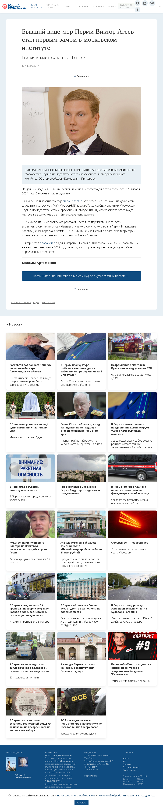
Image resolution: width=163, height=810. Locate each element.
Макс (130, 767)
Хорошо (81, 802)
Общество (69, 6)
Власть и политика (36, 6)
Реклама (126, 758)
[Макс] (145, 3)
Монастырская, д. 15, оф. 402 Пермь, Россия (96, 765)
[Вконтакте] (152, 3)
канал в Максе (72, 276)
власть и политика (21, 302)
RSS (124, 761)
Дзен (125, 767)
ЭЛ (53, 781)
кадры (36, 302)
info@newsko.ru (90, 775)
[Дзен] (137, 3)
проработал (47, 243)
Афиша (112, 6)
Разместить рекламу (126, 6)
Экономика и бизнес (52, 6)
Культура (83, 6)
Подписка (127, 764)
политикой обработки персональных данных (126, 795)
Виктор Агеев (48, 302)
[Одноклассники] (137, 9)
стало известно (72, 201)
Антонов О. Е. (107, 761)
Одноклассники (130, 770)
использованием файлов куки (76, 795)
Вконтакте (136, 767)
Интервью (98, 6)
